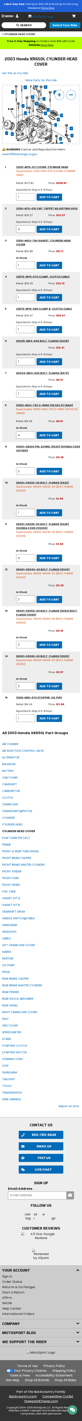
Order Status (12, 1281)
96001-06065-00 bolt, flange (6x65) (42, 656)
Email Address (20, 1189)
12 (25, 87)
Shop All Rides (65, 1380)
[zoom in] (59, 95)
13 (45, 87)
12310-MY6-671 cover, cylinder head (42, 167)
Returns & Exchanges (18, 1287)
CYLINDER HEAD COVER (19, 34)
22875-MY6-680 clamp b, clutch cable (44, 308)
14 (32, 97)
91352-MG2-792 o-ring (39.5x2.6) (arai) (44, 405)
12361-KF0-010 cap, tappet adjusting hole (47, 208)
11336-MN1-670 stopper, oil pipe (39, 697)
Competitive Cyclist (57, 1396)
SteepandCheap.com (41, 1401)
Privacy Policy (54, 1366)
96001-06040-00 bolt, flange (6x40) (43, 569)
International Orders (18, 1314)
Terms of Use (27, 1366)
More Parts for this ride (41, 80)
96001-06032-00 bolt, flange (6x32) (42, 482)
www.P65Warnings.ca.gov (19, 154)
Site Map (12, 1380)
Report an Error (69, 1106)
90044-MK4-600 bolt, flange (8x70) (42, 373)
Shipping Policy (64, 1370)
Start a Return (13, 1292)
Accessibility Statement (54, 1375)
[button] (41, 1170)
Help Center (11, 1308)
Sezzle (7, 1303)
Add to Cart (49, 197)
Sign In (7, 1276)
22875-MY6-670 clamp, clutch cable (42, 276)
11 (25, 113)
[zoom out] (71, 95)
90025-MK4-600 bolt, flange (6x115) (42, 341)
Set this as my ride (15, 73)
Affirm (7, 1297)
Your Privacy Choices (30, 1371)
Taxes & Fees (19, 1375)
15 (36, 86)
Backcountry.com (23, 1396)
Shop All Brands (37, 1380)
